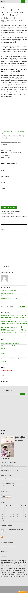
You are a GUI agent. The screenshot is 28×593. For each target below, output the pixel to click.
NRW (15, 325)
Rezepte (17, 572)
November (3, 353)
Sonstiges (4, 574)
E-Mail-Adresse (5, 176)
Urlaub (7, 332)
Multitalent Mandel (5, 301)
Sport (9, 574)
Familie (8, 564)
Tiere (19, 330)
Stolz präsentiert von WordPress (7, 583)
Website (3, 182)
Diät (13, 317)
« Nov (2, 520)
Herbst (2, 7)
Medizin (3, 325)
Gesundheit (5, 321)
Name (2, 170)
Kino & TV (24, 565)
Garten (4, 319)
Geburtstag (9, 319)
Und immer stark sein (7, 434)
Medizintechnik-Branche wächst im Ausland (11, 151)
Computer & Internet (18, 562)
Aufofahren (4, 142)
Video (17, 332)
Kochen (5, 323)
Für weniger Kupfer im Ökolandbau (8, 290)
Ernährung (17, 317)
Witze (4, 577)
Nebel (15, 142)
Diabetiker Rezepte (8, 317)
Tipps (20, 142)
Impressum (3, 348)
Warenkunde (15, 576)
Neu (19, 568)
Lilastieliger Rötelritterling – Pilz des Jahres (10, 298)
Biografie (14, 315)
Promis (8, 327)
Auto (7, 315)
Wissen (3, 334)
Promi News (23, 570)
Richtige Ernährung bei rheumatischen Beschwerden (12, 358)
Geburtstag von (14, 319)
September (3, 361)
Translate (9, 497)
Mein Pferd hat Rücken (6, 475)
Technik (12, 574)
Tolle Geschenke (4, 480)
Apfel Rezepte (3, 315)
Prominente (4, 327)
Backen (10, 315)
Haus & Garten (14, 565)
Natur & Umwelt (12, 568)
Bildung (2, 562)
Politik (13, 570)
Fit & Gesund (18, 564)
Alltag (2, 560)
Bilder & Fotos (24, 560)
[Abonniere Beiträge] (2, 536)
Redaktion (11, 20)
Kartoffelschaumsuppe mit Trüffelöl (9, 485)
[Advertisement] (14, 113)
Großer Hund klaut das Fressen (8, 483)
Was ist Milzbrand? (5, 156)
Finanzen (12, 564)
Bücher (18, 315)
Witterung (4, 144)
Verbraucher (13, 332)
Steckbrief (13, 330)
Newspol (3, 2)
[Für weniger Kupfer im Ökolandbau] (4, 278)
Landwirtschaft (18, 323)
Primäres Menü (26, 1)
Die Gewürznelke (4, 295)
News (2, 351)
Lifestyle (2, 568)
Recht (8, 572)
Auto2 (10, 560)
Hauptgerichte (14, 321)
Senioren (22, 572)
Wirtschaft (21, 576)
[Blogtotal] (9, 370)
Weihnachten (21, 332)
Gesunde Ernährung (22, 319)
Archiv (4, 560)
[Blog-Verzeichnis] (3, 370)
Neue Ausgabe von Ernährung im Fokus (9, 478)
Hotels (24, 321)
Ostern (18, 325)
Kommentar (4, 188)
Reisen (18, 327)
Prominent (17, 570)
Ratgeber (13, 327)
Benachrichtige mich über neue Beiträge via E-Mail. (14, 216)
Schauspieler (8, 330)
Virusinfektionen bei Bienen (7, 293)
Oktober (3, 356)
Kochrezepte (11, 323)
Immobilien (19, 565)
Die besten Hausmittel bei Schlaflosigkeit (10, 343)
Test (17, 330)
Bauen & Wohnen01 (16, 560)
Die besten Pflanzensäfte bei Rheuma (9, 345)
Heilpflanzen (20, 321)
